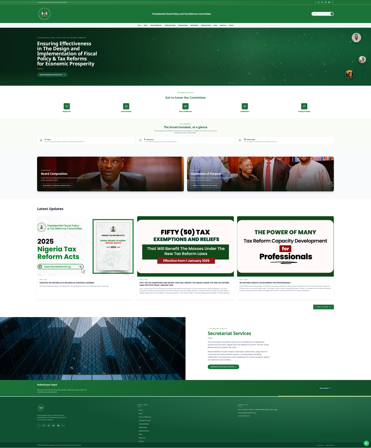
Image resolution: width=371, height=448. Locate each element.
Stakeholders (143, 427)
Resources (142, 438)
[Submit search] (332, 13)
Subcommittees (144, 424)
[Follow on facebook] (325, 2)
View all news (322, 307)
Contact (141, 441)
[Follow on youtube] (329, 2)
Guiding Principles (145, 420)
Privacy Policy (319, 445)
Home (141, 410)
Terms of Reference (145, 417)
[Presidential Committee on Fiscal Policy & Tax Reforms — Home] (44, 14)
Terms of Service (330, 445)
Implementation (144, 431)
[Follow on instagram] (322, 2)
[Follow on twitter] (318, 2)
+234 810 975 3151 (244, 416)
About (141, 413)
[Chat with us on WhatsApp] (366, 443)
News (140, 434)
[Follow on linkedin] (315, 2)
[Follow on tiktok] (332, 2)
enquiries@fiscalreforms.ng (247, 413)
